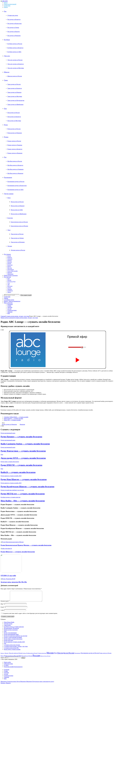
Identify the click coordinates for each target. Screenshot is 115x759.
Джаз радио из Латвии (17, 238)
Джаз (8, 230)
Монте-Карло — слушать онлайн (13, 418)
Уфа (8, 284)
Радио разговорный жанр (8, 433)
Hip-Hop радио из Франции (15, 173)
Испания (9, 262)
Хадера (9, 287)
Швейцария (10, 274)
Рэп (5, 157)
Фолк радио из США (17, 210)
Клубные (7, 39)
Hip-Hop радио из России (14, 161)
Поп (5, 108)
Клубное (24, 653)
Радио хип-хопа (8, 640)
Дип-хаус (7, 56)
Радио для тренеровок (10, 632)
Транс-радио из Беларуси (14, 88)
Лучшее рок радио (12, 15)
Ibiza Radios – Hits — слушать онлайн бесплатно (23, 501)
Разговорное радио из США (15, 189)
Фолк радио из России (17, 201)
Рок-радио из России (27, 656)
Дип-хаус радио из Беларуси (15, 64)
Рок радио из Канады (13, 31)
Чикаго (9, 292)
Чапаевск (9, 289)
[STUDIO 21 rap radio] (11, 572)
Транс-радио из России (14, 84)
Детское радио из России (18, 250)
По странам (7, 254)
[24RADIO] (4, 1)
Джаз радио (7, 625)
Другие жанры (8, 193)
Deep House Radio (9, 622)
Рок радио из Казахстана (14, 23)
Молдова (9, 268)
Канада (9, 266)
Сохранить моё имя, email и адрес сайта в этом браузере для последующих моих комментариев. (30, 613)
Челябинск (10, 290)
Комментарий (5, 601)
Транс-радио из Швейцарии (15, 104)
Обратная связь (8, 663)
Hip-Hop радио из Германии (15, 169)
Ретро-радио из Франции (14, 133)
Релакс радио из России (14, 141)
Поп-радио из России (13, 112)
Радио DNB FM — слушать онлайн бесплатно (21, 465)
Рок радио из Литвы (13, 27)
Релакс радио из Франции (14, 153)
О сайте (6, 665)
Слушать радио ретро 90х (11, 648)
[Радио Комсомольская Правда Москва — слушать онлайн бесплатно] (12, 542)
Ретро (6, 125)
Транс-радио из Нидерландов (15, 100)
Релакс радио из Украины (14, 145)
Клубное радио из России (14, 43)
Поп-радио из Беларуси (14, 116)
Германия (9, 259)
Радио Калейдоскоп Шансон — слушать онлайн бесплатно (27, 486)
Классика (10, 218)
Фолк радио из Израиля (17, 206)
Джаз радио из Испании (18, 242)
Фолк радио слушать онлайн (12, 649)
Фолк (9, 197)
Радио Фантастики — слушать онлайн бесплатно (23, 451)
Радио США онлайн (12, 271)
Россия (9, 256)
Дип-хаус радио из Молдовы (15, 68)
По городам (7, 277)
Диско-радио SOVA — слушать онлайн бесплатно (23, 458)
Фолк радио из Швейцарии (18, 214)
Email (3, 607)
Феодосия (9, 286)
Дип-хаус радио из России (14, 60)
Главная (3, 316)
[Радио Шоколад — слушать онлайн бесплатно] (6, 548)
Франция (9, 272)
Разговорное (8, 177)
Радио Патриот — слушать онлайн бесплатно (21, 437)
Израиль (9, 260)
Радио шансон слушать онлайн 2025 (11, 476)
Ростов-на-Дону (11, 281)
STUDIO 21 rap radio (8, 575)
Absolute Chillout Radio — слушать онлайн (16, 417)
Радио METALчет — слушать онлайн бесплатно (23, 494)
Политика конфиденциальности (13, 666)
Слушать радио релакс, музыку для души (17, 316)
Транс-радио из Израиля (14, 92)
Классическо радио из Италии (19, 226)
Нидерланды (10, 269)
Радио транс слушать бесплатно (10, 461)
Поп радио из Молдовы (14, 120)
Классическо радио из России (19, 222)
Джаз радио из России (17, 234)
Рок (5, 11)
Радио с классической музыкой (13, 637)
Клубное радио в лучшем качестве (10, 497)
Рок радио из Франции (14, 35)
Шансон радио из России (14, 76)
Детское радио (8, 623)
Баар (8, 278)
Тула (8, 283)
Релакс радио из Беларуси (14, 149)
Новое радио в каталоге (11, 275)
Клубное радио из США (14, 52)
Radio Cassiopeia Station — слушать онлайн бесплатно (25, 444)
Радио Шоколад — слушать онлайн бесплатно (18, 552)
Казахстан (9, 265)
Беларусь (9, 257)
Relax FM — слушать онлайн (12, 420)
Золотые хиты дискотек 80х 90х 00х (14, 582)
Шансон (6, 72)
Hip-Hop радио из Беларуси (15, 165)
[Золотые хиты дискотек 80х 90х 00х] (8, 579)
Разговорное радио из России (15, 181)
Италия (9, 263)
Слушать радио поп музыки (12, 645)
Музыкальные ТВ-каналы (11, 628)
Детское (9, 246)
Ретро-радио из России (14, 129)
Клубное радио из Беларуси (15, 47)
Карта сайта (7, 662)
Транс (6, 80)
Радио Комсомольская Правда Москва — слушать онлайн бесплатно (26, 545)
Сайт (2, 610)
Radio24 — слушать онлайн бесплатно (18, 472)
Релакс (6, 137)
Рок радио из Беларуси (13, 19)
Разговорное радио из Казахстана (17, 185)
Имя (2, 604)
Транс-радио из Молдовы (14, 96)
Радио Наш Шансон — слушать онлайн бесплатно (24, 479)
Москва (9, 280)
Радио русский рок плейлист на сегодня (12, 490)
